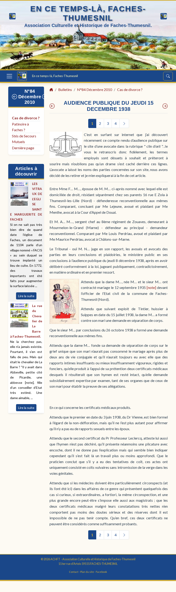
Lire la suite (26, 296)
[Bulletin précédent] (14, 97)
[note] (151, 287)
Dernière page (23, 148)
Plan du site (87, 571)
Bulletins (65, 89)
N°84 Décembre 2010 (29, 97)
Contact (73, 571)
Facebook (101, 571)
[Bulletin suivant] (45, 97)
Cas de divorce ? (26, 118)
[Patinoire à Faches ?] (165, 106)
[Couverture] (52, 106)
